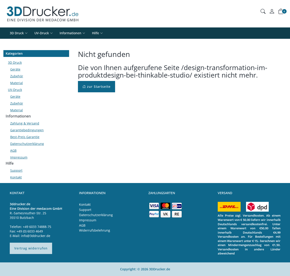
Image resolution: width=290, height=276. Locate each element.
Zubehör (16, 76)
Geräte (15, 69)
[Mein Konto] (272, 12)
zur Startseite (98, 86)
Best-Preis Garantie (24, 137)
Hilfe (10, 163)
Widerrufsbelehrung (94, 230)
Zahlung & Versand (24, 123)
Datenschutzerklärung (27, 144)
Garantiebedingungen (27, 130)
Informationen (18, 116)
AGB (13, 150)
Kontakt (16, 177)
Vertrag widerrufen (31, 248)
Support (16, 170)
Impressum (18, 157)
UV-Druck (41, 33)
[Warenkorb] (281, 12)
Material (16, 83)
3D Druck (17, 33)
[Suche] (263, 12)
